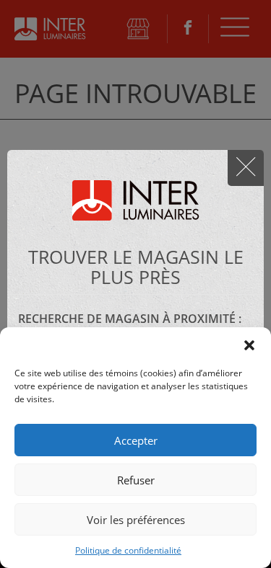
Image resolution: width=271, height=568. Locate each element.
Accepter (136, 440)
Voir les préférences (136, 519)
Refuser (136, 480)
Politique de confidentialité (128, 550)
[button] (249, 345)
